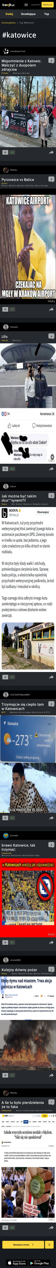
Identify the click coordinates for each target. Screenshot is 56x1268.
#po (28, 73)
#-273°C (47, 712)
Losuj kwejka (49, 1245)
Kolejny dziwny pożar (19, 970)
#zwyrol (45, 504)
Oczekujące (28, 14)
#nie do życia (37, 712)
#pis (24, 73)
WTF (3, 712)
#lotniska (30, 185)
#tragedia (37, 504)
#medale (48, 1110)
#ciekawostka (29, 1110)
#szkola (19, 1110)
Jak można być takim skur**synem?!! (19, 498)
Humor (4, 183)
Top (46, 14)
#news (30, 973)
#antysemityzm (28, 855)
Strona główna (9, 22)
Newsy (4, 504)
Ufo (5, 337)
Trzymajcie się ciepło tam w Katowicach (23, 706)
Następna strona (21, 1244)
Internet (5, 340)
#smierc (19, 504)
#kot (13, 504)
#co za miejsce (25, 712)
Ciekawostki (6, 853)
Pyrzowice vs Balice (18, 180)
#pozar (14, 973)
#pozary (37, 973)
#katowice (17, 73)
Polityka (5, 73)
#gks (38, 855)
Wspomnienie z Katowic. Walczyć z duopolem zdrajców (22, 65)
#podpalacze (46, 973)
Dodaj (9, 14)
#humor (5, 185)
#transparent (16, 855)
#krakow (12, 185)
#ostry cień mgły (41, 185)
